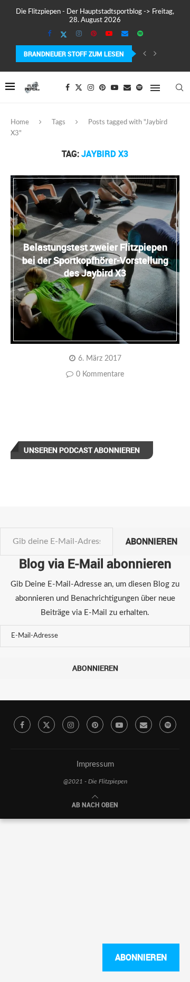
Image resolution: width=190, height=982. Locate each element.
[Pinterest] (94, 34)
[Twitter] (63, 34)
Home (20, 122)
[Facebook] (49, 34)
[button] (144, 53)
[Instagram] (79, 34)
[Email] (124, 34)
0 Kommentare (100, 374)
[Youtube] (109, 34)
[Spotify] (140, 34)
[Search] (179, 87)
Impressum (95, 764)
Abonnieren (151, 541)
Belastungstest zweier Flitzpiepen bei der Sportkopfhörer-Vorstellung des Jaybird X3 (95, 260)
